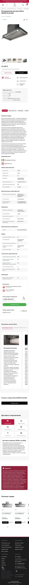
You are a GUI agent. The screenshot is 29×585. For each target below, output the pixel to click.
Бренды (3, 558)
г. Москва (18, 556)
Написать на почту (14, 304)
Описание (5, 110)
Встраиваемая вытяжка (7, 327)
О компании (4, 556)
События (3, 562)
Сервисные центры (19, 547)
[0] (27, 5)
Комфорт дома (4, 549)
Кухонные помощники (6, 547)
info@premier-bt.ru (20, 567)
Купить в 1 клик (8, 72)
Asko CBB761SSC (7, 513)
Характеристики (12, 110)
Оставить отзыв (14, 403)
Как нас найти (18, 561)
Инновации (20, 110)
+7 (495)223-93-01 (20, 563)
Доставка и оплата (19, 543)
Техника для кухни (5, 543)
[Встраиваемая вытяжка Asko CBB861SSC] (20, 504)
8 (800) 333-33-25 (7, 312)
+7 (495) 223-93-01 (8, 299)
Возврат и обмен (19, 549)
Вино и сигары (4, 551)
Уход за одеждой (5, 545)
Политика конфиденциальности (14, 582)
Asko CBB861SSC (20, 513)
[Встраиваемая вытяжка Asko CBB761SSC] (7, 504)
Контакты (3, 565)
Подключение (18, 545)
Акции (2, 560)
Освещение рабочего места (20, 327)
